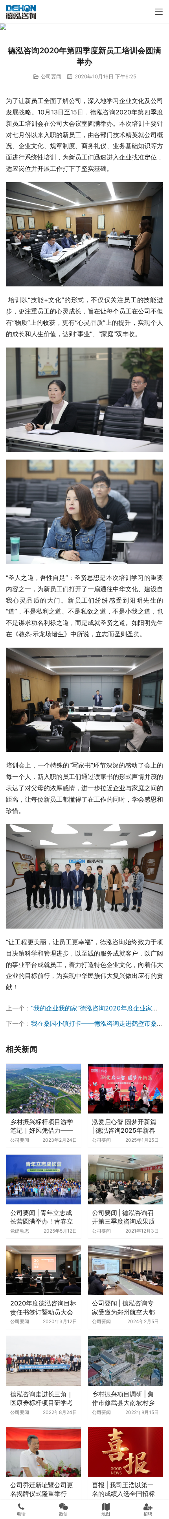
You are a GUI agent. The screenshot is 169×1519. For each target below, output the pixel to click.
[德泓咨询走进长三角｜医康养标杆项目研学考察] (43, 1361)
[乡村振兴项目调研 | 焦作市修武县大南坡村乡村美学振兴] (125, 1361)
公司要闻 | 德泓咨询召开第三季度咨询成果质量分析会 (123, 1217)
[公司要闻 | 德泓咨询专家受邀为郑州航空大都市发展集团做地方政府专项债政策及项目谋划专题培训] (125, 1270)
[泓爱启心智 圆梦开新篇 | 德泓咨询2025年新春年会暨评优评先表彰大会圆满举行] (125, 1088)
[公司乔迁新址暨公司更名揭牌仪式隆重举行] (43, 1452)
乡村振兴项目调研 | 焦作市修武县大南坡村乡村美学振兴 (123, 1398)
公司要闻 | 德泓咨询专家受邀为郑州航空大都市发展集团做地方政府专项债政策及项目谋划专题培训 (123, 1307)
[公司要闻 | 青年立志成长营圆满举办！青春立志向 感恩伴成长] (43, 1179)
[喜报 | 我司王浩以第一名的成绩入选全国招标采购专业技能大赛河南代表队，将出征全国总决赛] (125, 1452)
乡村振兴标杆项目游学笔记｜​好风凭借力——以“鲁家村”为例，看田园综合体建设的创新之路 (41, 1126)
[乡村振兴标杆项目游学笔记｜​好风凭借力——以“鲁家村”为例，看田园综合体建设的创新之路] (43, 1088)
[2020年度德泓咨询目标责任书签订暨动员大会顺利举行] (43, 1270)
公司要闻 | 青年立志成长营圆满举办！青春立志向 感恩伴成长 (41, 1217)
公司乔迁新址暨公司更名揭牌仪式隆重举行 (41, 1489)
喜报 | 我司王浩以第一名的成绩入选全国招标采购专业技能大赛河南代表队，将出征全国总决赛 (123, 1489)
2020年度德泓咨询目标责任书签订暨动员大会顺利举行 (43, 1307)
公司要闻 (51, 76)
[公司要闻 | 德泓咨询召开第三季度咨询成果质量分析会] (125, 1179)
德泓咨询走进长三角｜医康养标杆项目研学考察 (41, 1398)
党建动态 (19, 1231)
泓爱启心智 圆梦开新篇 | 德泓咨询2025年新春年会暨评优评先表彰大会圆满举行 (124, 1126)
